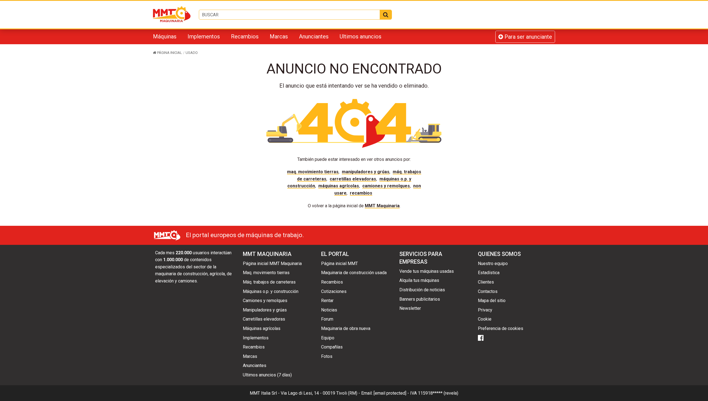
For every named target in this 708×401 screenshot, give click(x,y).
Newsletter (410, 308)
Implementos (204, 36)
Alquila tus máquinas (419, 280)
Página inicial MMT (339, 263)
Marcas (279, 36)
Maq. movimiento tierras (313, 171)
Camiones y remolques (386, 185)
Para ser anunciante (527, 36)
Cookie (484, 319)
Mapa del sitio (492, 300)
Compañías (332, 347)
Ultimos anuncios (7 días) (267, 375)
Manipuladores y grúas (365, 171)
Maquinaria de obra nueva (345, 328)
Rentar (327, 300)
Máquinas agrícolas (338, 185)
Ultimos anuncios (360, 36)
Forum (327, 319)
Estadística (488, 272)
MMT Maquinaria (382, 205)
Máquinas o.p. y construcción (270, 291)
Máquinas (164, 36)
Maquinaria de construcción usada (354, 272)
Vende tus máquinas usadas (426, 271)
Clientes (486, 282)
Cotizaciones (334, 291)
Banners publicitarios (419, 299)
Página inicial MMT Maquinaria (272, 263)
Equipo (327, 337)
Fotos (326, 356)
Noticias (329, 310)
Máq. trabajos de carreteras (269, 282)
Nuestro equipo (493, 263)
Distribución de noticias (422, 289)
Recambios (245, 36)
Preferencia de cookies (500, 328)
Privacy (485, 310)
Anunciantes (314, 36)
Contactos (488, 291)
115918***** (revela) (438, 393)
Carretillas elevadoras (353, 179)
